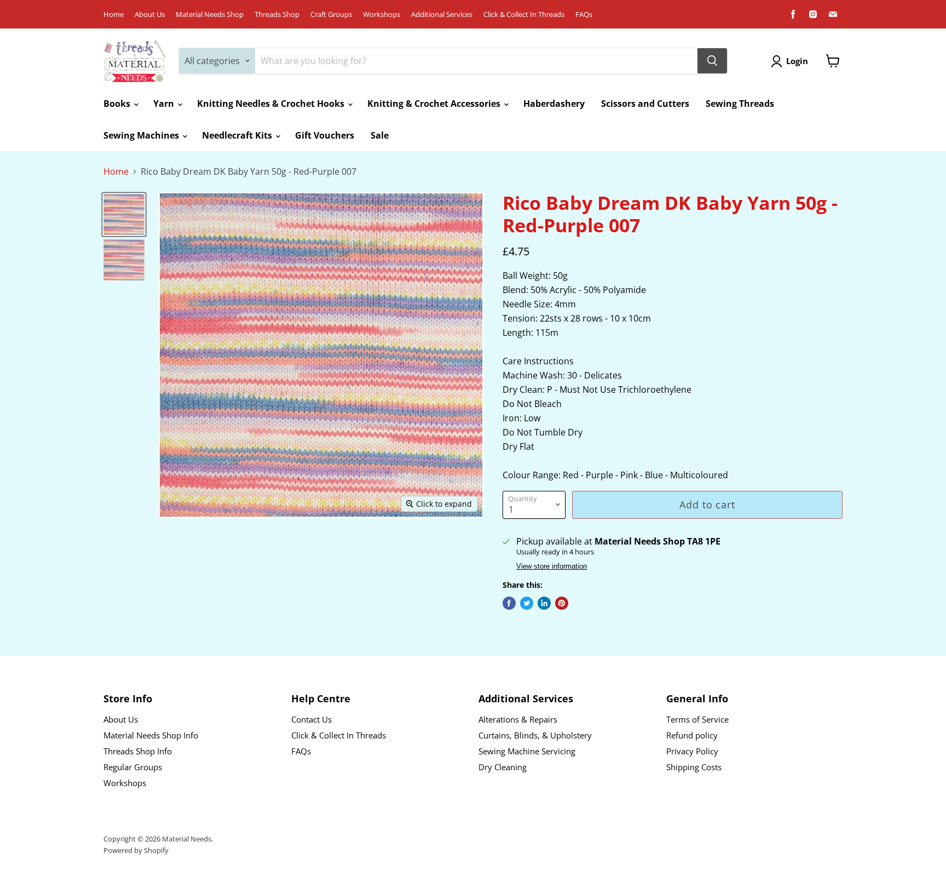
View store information (551, 566)
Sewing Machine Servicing (526, 751)
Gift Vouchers (324, 135)
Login (797, 60)
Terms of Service (697, 719)
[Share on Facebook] (509, 603)
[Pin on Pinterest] (561, 603)
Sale (380, 135)
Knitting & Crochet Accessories (435, 104)
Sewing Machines (142, 135)
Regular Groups (132, 766)
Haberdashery (554, 104)
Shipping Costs (694, 766)
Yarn (164, 104)
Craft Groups (331, 14)
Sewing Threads (740, 104)
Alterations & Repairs (517, 719)
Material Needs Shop (210, 14)
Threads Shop (277, 14)
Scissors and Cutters (645, 104)
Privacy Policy (692, 751)
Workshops (381, 14)
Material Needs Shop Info (150, 735)
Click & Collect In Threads (523, 14)
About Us (150, 14)
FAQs (583, 14)
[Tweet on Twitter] (526, 603)
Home (113, 14)
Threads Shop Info (137, 751)
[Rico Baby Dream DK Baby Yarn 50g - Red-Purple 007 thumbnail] (124, 214)
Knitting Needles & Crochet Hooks (272, 104)
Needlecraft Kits (238, 135)
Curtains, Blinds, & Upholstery (535, 735)
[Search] (712, 60)
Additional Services (441, 14)
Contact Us (311, 719)
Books (117, 104)
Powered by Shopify (136, 850)
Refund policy (692, 735)
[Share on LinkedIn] (544, 603)
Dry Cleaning (502, 766)
